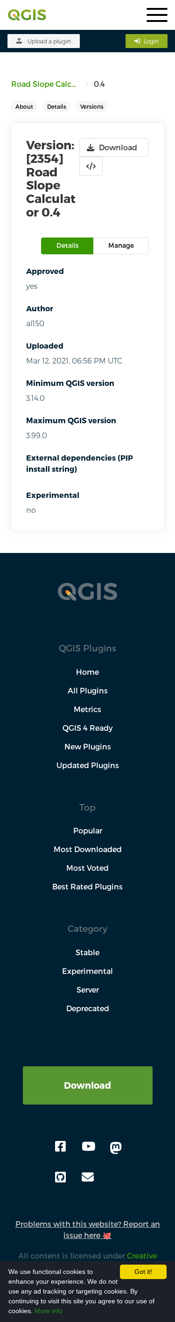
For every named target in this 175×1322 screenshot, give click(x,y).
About (24, 106)
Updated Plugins (87, 765)
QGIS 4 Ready (88, 727)
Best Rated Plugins (87, 886)
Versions (92, 106)
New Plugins (87, 746)
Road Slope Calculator (48, 83)
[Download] (88, 1071)
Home (87, 671)
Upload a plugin (49, 41)
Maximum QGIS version (71, 420)
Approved (45, 270)
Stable (87, 952)
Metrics (87, 709)
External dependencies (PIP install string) (79, 463)
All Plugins (88, 690)
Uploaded (44, 345)
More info (49, 1311)
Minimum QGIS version (70, 382)
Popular (87, 830)
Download (87, 1085)
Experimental (52, 494)
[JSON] (91, 166)
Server (88, 989)
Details (56, 106)
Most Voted (87, 867)
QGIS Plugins (87, 648)
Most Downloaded (88, 849)
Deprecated (87, 1008)
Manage (121, 245)
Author (39, 308)
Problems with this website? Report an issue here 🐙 (87, 1229)
